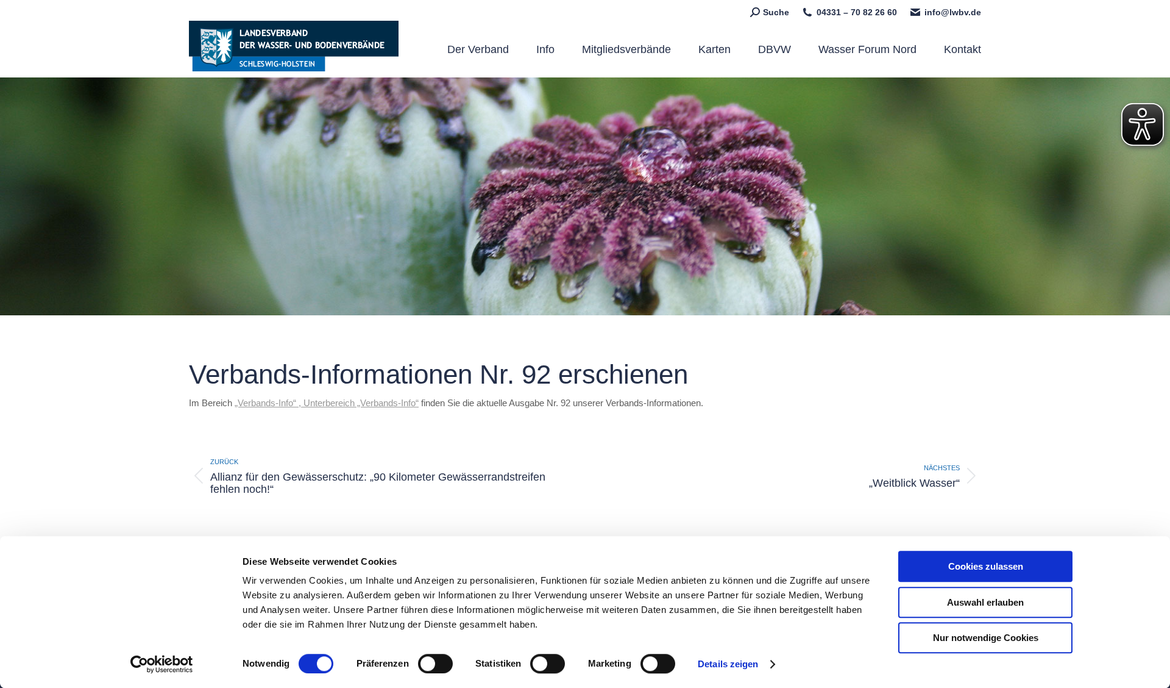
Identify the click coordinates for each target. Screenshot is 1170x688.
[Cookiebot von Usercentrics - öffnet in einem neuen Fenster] (161, 664)
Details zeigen (728, 664)
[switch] (435, 663)
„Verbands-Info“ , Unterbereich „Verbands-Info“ (327, 403)
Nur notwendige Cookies (985, 637)
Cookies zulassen (985, 566)
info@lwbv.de (952, 12)
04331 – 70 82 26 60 (857, 12)
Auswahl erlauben (985, 602)
